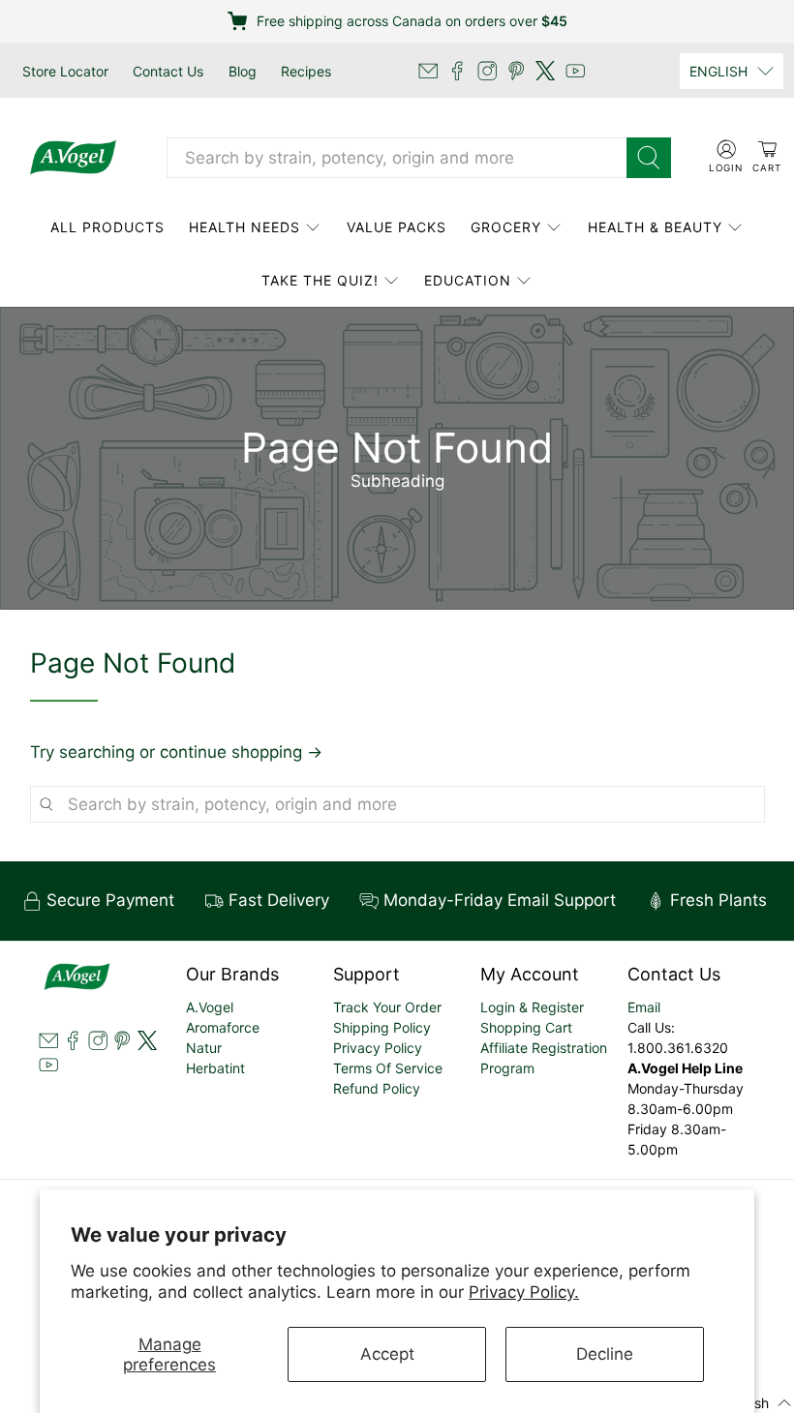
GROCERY (506, 227)
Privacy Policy (377, 1047)
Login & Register (532, 1007)
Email (643, 1007)
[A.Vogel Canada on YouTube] (575, 70)
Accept (387, 1354)
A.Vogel (209, 1007)
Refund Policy (376, 1088)
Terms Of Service (388, 1068)
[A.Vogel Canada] (73, 157)
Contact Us (168, 71)
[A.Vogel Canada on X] (545, 70)
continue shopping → (241, 752)
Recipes (306, 71)
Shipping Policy (382, 1027)
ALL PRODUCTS (107, 227)
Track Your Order (387, 1007)
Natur (204, 1047)
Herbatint (215, 1068)
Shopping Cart (526, 1027)
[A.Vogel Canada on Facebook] (457, 70)
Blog (243, 71)
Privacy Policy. (524, 1292)
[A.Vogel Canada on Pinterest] (516, 70)
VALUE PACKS (396, 227)
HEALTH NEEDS (244, 227)
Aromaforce (223, 1027)
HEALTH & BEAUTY (655, 227)
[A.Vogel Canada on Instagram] (487, 70)
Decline (604, 1354)
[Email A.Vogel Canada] (428, 70)
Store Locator (65, 71)
